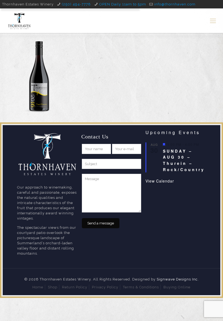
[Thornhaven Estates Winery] (19, 20)
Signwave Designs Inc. (178, 279)
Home (37, 287)
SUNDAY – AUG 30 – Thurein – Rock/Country (184, 160)
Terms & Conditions (141, 287)
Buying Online (176, 287)
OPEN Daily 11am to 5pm (122, 4)
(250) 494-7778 (76, 4)
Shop (52, 287)
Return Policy (74, 287)
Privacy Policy (105, 287)
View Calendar (159, 181)
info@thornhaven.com (175, 4)
